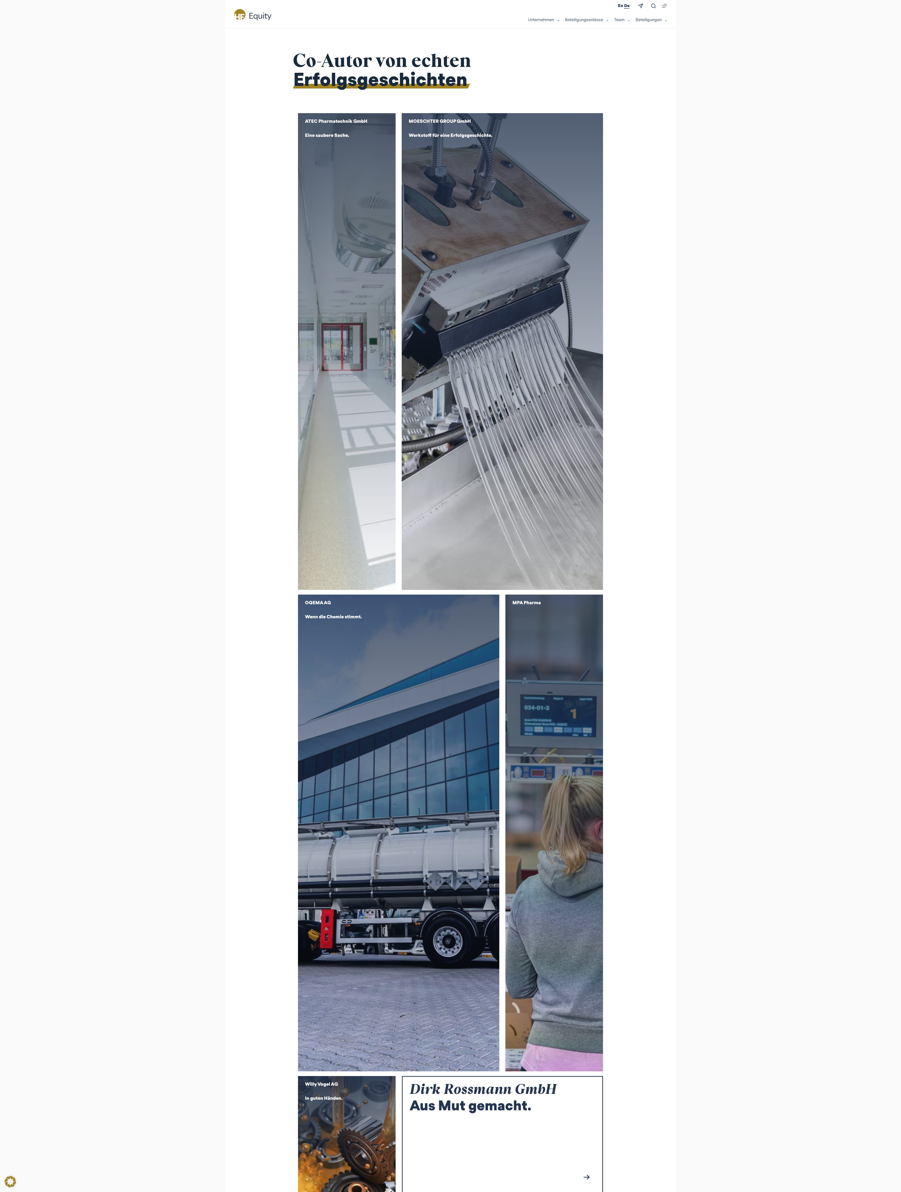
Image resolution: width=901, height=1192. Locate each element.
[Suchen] (653, 6)
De (627, 6)
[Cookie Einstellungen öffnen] (10, 1185)
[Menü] (664, 6)
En (620, 6)
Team (619, 20)
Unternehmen (541, 20)
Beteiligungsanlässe (584, 20)
